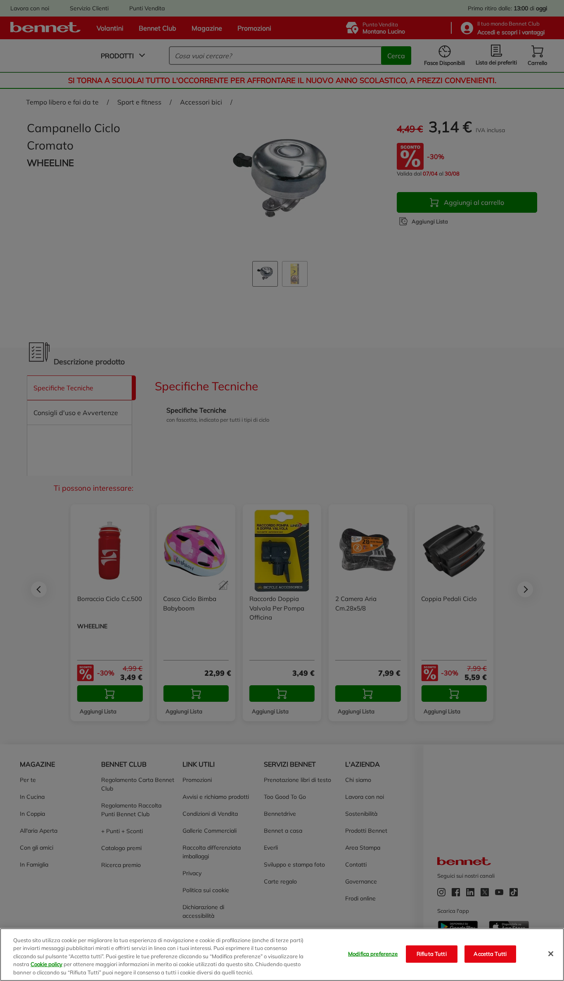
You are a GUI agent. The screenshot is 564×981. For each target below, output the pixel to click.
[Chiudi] (551, 954)
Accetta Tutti (490, 953)
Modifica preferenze (373, 953)
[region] (282, 954)
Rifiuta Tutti (432, 953)
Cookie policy (46, 964)
